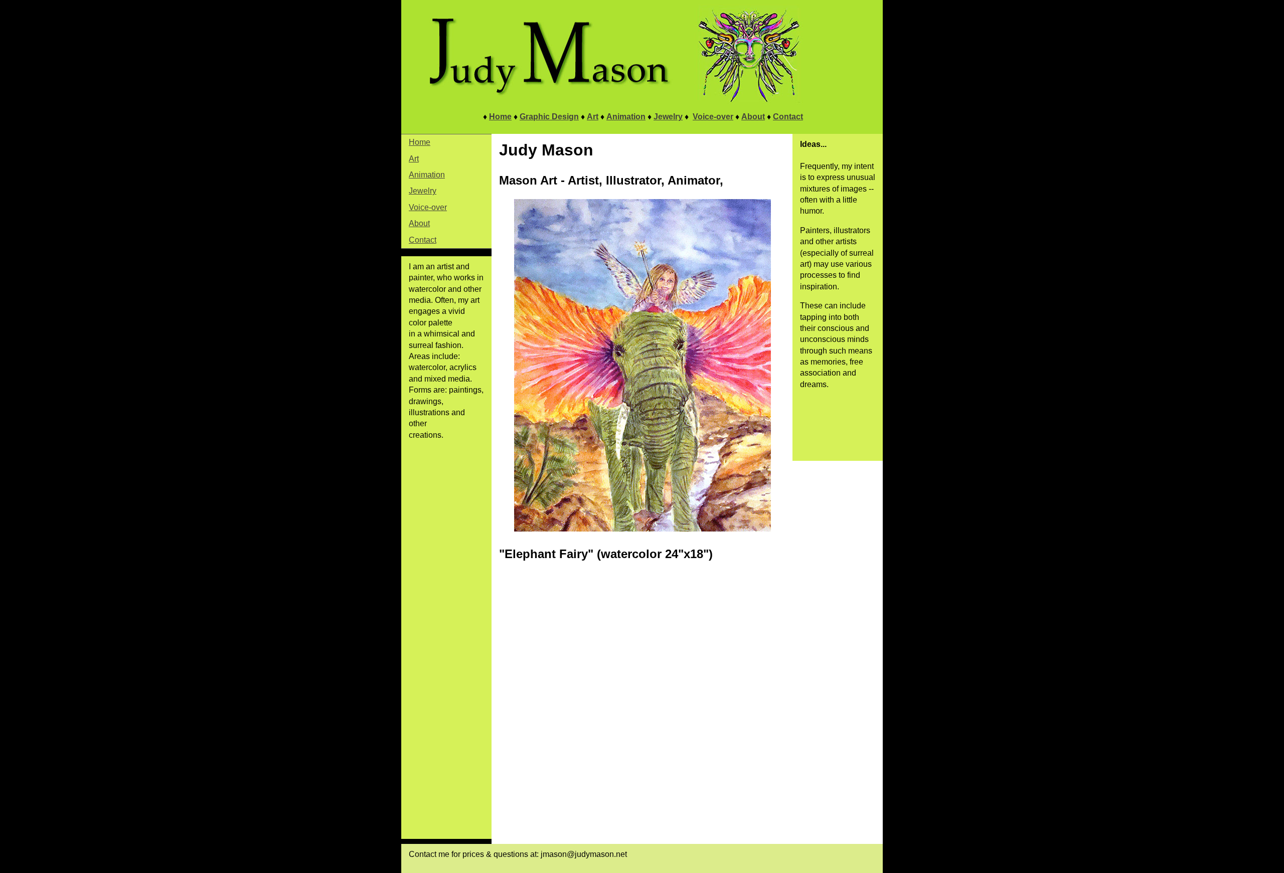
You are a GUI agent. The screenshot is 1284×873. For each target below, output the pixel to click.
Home (500, 116)
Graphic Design (549, 116)
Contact (788, 116)
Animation (626, 116)
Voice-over (713, 116)
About (753, 116)
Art (592, 116)
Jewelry (668, 116)
